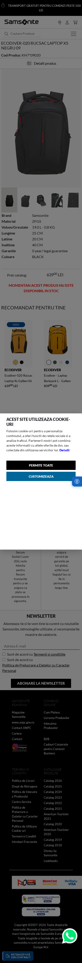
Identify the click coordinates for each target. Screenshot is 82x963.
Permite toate (41, 465)
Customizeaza (41, 476)
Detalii (64, 450)
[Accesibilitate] (77, 481)
